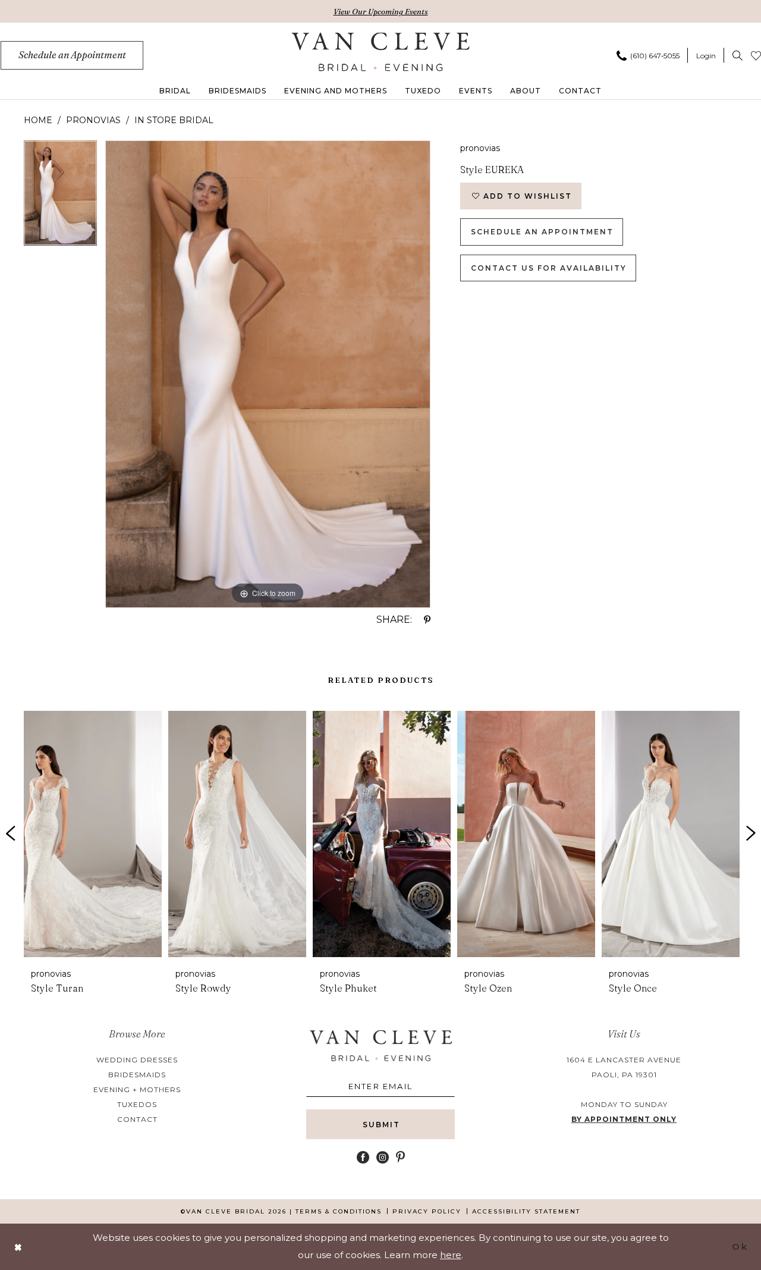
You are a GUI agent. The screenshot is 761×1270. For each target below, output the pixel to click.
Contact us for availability (549, 268)
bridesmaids (137, 1074)
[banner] (381, 52)
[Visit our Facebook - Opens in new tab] (363, 1157)
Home (38, 120)
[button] (706, 55)
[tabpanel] (60, 197)
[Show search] (737, 55)
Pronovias (93, 120)
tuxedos (137, 1104)
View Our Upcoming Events (381, 11)
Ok (740, 1246)
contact (137, 1119)
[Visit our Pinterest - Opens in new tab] (400, 1157)
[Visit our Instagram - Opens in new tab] (382, 1157)
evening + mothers (137, 1089)
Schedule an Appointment (542, 231)
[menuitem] (72, 55)
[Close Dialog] (18, 1246)
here (450, 1254)
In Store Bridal (173, 120)
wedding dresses (137, 1059)
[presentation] (93, 834)
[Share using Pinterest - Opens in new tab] (427, 620)
